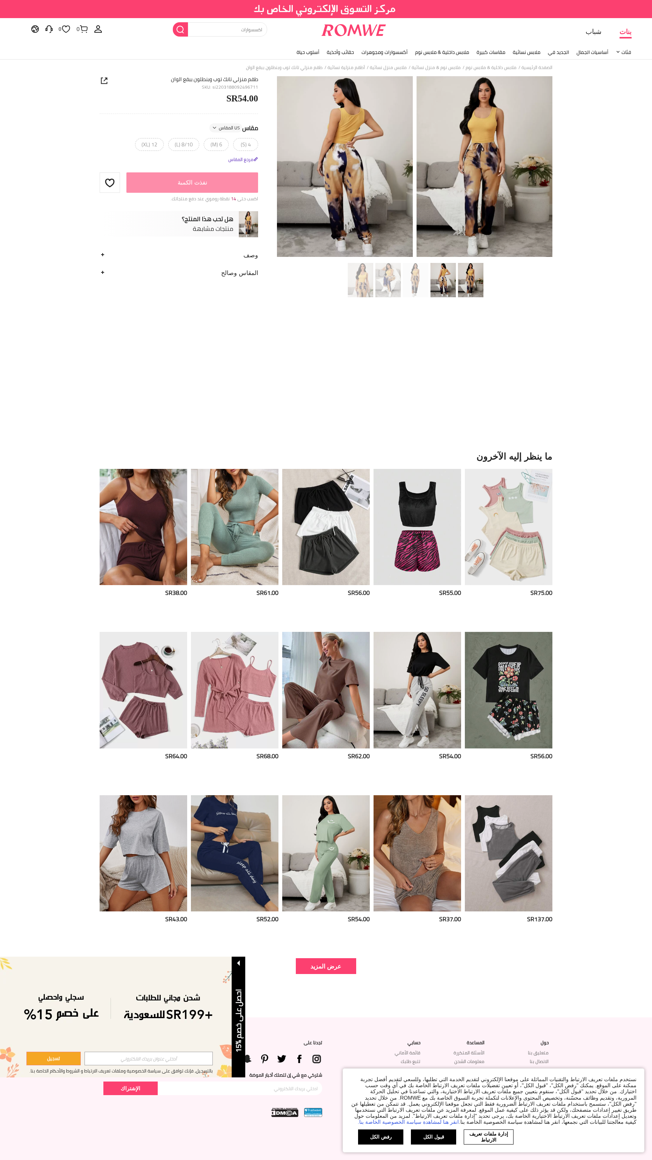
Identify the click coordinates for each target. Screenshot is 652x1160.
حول (545, 1042)
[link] (326, 9)
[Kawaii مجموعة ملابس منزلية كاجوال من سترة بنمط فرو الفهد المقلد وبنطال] (417, 527)
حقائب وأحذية (340, 52)
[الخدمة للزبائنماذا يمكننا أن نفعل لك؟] (49, 28)
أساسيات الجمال (592, 52)
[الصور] (414, 167)
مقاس (238, 127)
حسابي (414, 1042)
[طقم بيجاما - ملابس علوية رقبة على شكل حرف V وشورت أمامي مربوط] (417, 853)
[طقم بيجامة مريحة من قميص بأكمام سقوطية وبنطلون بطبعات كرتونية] (326, 853)
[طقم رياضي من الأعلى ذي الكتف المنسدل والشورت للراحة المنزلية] (143, 853)
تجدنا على (313, 1042)
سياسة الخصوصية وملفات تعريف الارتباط (122, 1070)
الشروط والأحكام (65, 1070)
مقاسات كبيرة (491, 52)
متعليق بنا (538, 1052)
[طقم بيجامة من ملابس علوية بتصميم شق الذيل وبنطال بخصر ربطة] (326, 690)
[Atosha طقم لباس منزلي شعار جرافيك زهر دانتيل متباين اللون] (508, 690)
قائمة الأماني (407, 1052)
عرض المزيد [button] (326, 965)
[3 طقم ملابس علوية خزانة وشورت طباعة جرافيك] (508, 527)
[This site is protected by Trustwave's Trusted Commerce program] (313, 1112)
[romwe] (353, 28)
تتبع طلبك (410, 1061)
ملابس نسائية (526, 52)
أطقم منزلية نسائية (346, 67)
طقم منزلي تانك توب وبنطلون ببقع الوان (214, 79)
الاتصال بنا (539, 1061)
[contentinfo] (541, 593)
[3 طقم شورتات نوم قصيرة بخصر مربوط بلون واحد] (326, 527)
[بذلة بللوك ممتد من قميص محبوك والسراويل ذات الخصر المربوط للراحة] (234, 527)
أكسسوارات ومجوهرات (384, 52)
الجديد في (558, 52)
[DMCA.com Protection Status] (284, 1112)
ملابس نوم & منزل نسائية (436, 67)
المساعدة (475, 1042)
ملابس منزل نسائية (388, 67)
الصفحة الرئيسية (536, 67)
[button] (110, 182)
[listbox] (98, 28)
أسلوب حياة (308, 52)
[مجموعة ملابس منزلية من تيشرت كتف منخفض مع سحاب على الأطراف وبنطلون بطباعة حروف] (417, 690)
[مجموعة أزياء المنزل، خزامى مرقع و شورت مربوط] (143, 527)
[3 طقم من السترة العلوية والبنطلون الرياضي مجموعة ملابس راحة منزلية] (508, 853)
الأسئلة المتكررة (469, 1052)
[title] (326, 456)
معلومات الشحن (469, 1061)
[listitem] (508, 547)
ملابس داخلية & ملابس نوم (442, 52)
